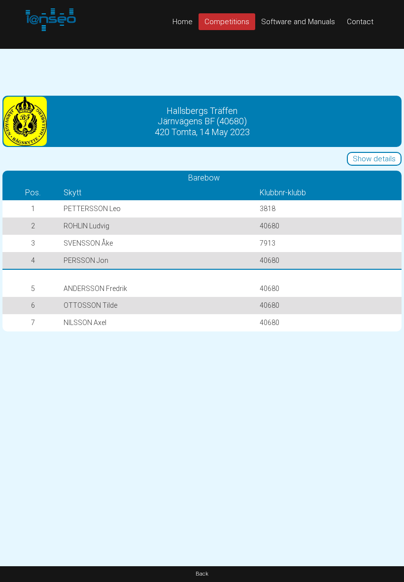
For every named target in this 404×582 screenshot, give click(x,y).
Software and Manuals (298, 21)
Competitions (226, 21)
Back (202, 574)
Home (182, 21)
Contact (360, 21)
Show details (374, 158)
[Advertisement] (202, 71)
